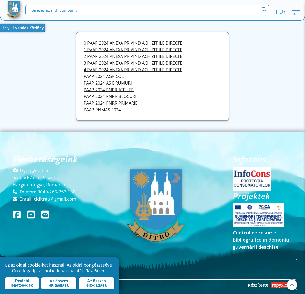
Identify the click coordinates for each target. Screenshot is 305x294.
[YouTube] (32, 214)
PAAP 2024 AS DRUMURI (108, 83)
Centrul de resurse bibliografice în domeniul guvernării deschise (262, 239)
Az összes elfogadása (96, 283)
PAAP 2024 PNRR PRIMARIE (110, 103)
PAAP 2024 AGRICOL (104, 76)
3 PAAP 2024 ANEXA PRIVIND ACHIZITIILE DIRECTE (133, 63)
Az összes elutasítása (59, 283)
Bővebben (95, 271)
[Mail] (46, 214)
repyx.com (283, 285)
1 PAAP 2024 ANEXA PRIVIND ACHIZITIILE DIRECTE (133, 49)
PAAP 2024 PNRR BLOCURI (110, 96)
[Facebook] (18, 214)
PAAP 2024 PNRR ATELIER (109, 89)
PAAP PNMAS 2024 (102, 109)
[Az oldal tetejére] (292, 285)
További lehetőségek (22, 283)
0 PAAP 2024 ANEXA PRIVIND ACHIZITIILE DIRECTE (133, 43)
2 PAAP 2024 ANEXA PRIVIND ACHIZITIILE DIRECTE (133, 56)
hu (279, 12)
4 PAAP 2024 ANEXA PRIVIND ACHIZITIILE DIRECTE (133, 69)
